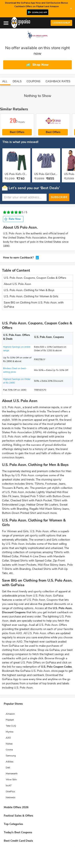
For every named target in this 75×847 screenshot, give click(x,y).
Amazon (10, 713)
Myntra (9, 731)
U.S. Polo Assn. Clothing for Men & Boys (29, 290)
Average (12, 212)
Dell (8, 767)
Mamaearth (12, 773)
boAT (9, 785)
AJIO (8, 737)
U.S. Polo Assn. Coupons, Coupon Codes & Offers (35, 278)
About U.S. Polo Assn (17, 284)
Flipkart (10, 719)
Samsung (11, 755)
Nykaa (9, 743)
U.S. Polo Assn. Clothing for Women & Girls (31, 296)
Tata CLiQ (11, 725)
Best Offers (17, 132)
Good (16, 212)
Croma (9, 749)
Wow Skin (11, 779)
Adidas (9, 761)
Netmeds (10, 797)
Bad (8, 212)
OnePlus (10, 791)
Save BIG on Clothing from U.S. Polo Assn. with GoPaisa (34, 305)
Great (20, 212)
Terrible (4, 212)
